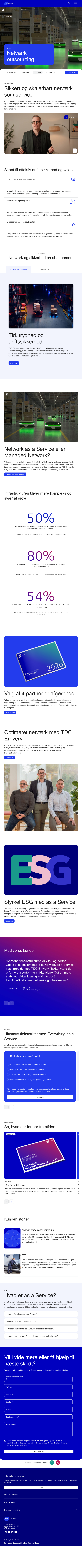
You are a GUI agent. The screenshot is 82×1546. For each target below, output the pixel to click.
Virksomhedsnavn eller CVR (15, 1376)
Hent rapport (10, 712)
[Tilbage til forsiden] (10, 3)
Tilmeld (40, 1487)
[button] (11, 72)
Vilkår (25, 1543)
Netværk (9, 16)
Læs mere (13, 363)
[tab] (18, 269)
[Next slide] (11, 1003)
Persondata (8, 1543)
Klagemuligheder (33, 1543)
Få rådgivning (71, 72)
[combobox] (37, 1379)
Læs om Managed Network (15, 474)
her (29, 1445)
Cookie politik (17, 1543)
